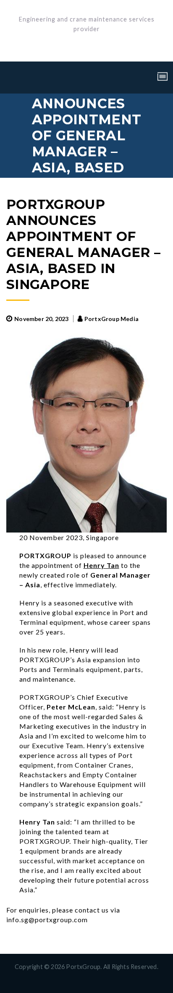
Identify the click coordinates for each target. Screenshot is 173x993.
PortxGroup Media (111, 318)
